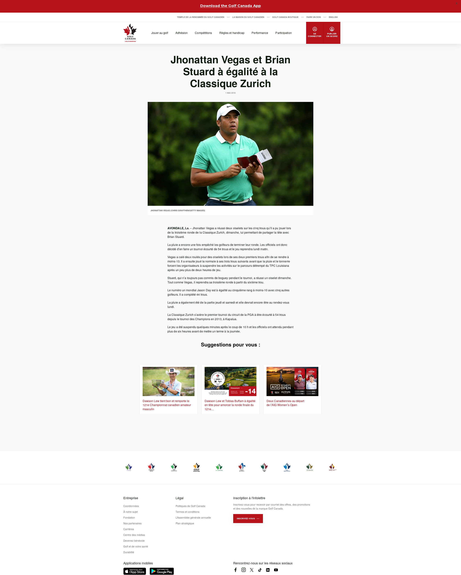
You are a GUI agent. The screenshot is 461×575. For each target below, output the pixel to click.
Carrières (128, 529)
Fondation (129, 517)
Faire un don (313, 17)
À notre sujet (130, 511)
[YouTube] (276, 570)
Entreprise (130, 497)
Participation (283, 33)
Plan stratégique (185, 523)
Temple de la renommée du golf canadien (200, 17)
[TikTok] (260, 570)
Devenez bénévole (134, 540)
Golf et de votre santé (135, 546)
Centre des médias (134, 535)
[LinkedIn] (268, 570)
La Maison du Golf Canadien (248, 17)
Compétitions (203, 33)
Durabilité (128, 552)
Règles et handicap (232, 33)
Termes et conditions (187, 511)
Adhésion (181, 33)
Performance (260, 33)
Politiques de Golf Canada (190, 506)
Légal (179, 497)
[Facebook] (235, 570)
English (333, 17)
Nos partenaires (132, 523)
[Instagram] (243, 570)
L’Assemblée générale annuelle (193, 517)
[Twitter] (251, 570)
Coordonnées (131, 506)
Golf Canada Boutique (285, 17)
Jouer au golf (159, 33)
